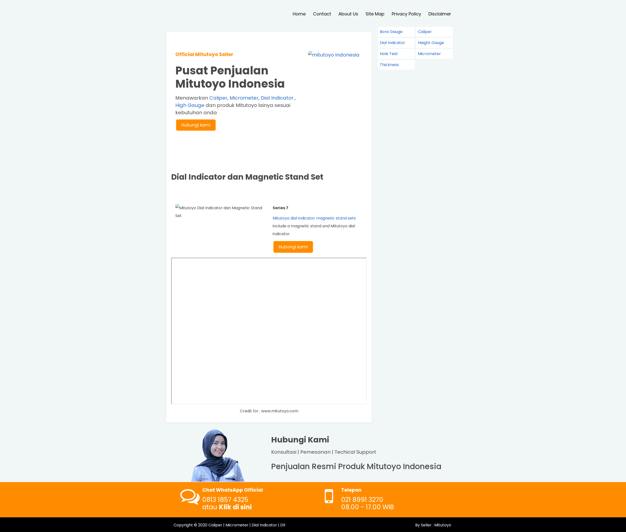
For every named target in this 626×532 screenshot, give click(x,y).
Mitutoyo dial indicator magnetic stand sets (314, 218)
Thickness (389, 65)
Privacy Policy (406, 14)
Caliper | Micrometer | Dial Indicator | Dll (246, 525)
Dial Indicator (277, 97)
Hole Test (389, 54)
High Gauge (189, 105)
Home (299, 14)
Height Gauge (431, 43)
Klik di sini (235, 507)
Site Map (375, 14)
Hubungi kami (195, 125)
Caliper (218, 97)
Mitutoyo (442, 525)
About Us (348, 14)
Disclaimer (439, 14)
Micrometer (244, 97)
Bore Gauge (391, 32)
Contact (322, 14)
